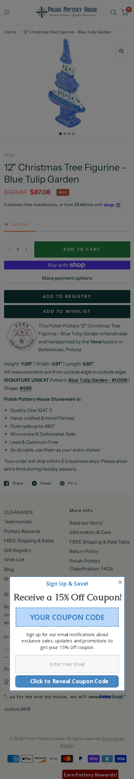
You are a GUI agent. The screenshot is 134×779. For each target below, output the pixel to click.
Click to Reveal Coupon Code (67, 681)
